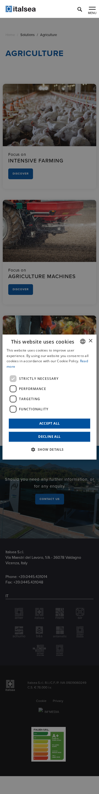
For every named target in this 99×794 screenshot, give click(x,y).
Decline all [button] (49, 436)
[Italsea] (30, 11)
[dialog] (49, 397)
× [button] (90, 341)
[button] (49, 449)
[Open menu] (92, 9)
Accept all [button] (49, 423)
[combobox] (83, 341)
